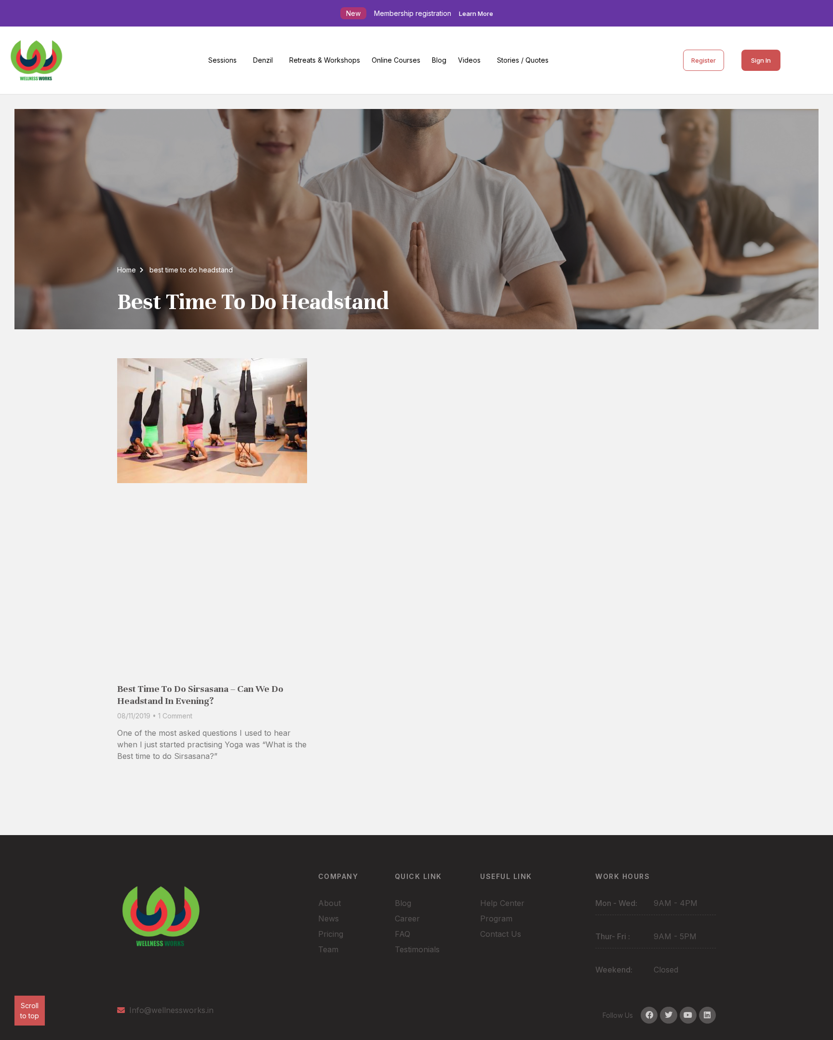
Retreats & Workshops (324, 60)
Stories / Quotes (523, 60)
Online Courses (396, 60)
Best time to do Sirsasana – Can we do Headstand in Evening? (200, 695)
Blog (439, 60)
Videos (469, 60)
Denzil (263, 60)
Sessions (222, 60)
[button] (224, 60)
